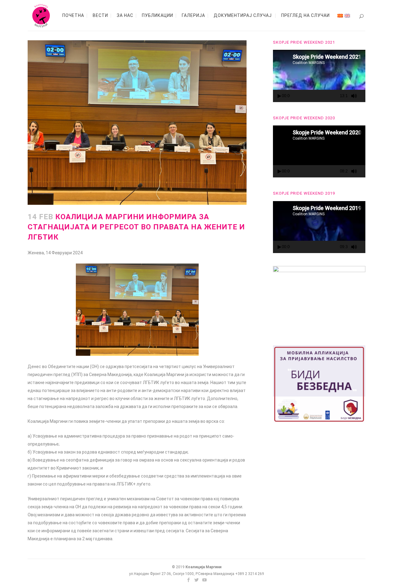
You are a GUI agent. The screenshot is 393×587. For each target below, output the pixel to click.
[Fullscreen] (363, 96)
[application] (319, 76)
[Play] (279, 96)
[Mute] (354, 95)
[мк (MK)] (340, 15)
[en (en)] (347, 15)
